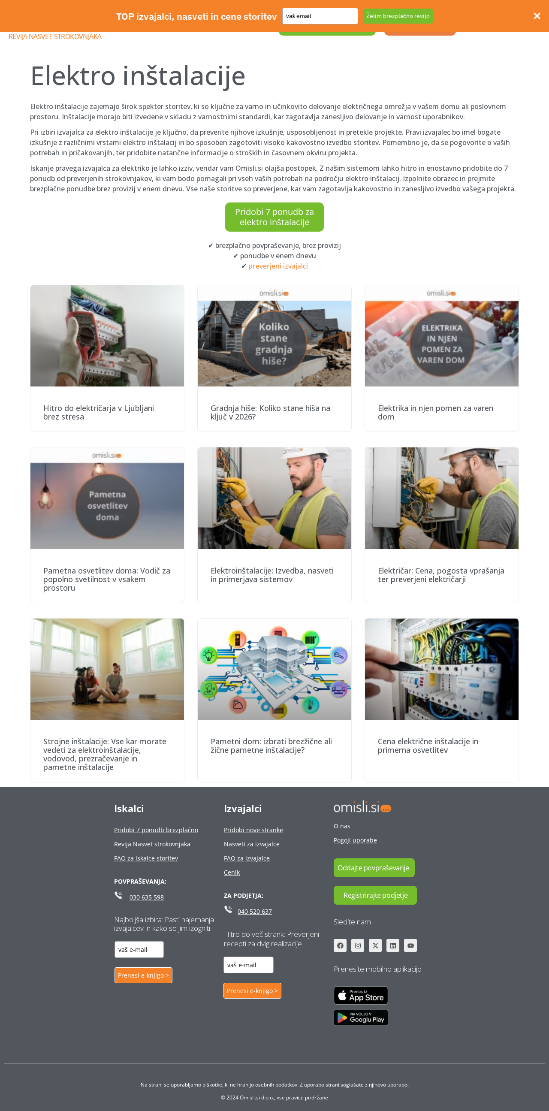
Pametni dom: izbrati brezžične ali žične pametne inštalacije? (271, 745)
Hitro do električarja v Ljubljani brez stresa (98, 412)
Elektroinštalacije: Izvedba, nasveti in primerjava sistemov (272, 574)
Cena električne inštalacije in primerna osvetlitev (428, 745)
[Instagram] (357, 945)
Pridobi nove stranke (253, 830)
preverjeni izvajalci (278, 266)
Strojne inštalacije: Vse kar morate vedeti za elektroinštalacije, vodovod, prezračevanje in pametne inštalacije (104, 754)
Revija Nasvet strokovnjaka (55, 36)
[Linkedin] (392, 945)
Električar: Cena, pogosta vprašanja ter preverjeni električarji (441, 574)
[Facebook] (340, 945)
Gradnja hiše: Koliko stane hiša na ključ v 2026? (270, 412)
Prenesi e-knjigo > (143, 975)
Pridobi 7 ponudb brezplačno (156, 830)
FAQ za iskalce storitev (146, 858)
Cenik (232, 872)
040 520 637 (255, 911)
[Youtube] (410, 945)
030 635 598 (147, 897)
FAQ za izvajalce (247, 858)
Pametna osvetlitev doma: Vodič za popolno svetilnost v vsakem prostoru (106, 579)
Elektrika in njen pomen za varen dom (435, 412)
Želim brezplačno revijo (398, 16)
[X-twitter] (375, 945)
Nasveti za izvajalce (252, 844)
